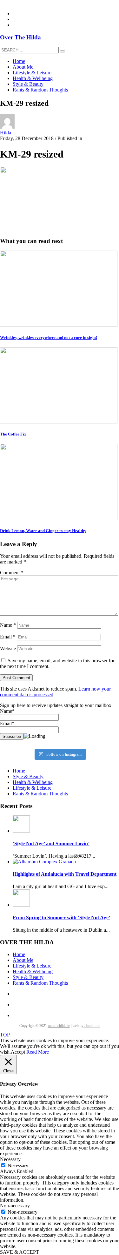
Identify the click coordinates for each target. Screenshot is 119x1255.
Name (8, 625)
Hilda (5, 132)
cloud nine (91, 1025)
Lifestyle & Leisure (32, 788)
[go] (62, 51)
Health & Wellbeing (33, 782)
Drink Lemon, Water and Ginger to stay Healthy (43, 530)
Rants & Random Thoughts (40, 793)
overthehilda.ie (59, 1025)
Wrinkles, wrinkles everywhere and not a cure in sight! (48, 337)
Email (8, 636)
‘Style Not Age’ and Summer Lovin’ (51, 843)
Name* (7, 711)
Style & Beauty (28, 776)
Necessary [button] (10, 1159)
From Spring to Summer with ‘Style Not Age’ (61, 917)
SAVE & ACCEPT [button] (19, 1252)
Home (19, 770)
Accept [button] (18, 1052)
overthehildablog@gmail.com (29, 2)
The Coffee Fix (13, 434)
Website (8, 648)
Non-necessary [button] (15, 1205)
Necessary (18, 1165)
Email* (7, 723)
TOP (5, 1034)
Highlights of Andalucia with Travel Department (64, 874)
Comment (11, 572)
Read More (37, 1052)
